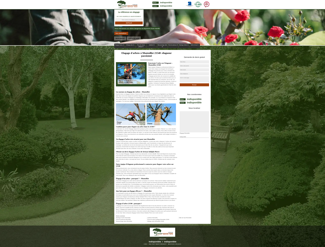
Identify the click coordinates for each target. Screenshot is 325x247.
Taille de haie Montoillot (185, 217)
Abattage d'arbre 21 (184, 45)
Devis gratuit (120, 38)
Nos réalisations (121, 33)
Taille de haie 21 (195, 45)
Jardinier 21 (152, 45)
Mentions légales (174, 244)
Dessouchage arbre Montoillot (124, 221)
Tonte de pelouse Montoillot (123, 219)
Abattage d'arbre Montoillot (123, 217)
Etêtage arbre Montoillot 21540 (155, 221)
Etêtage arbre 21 (130, 45)
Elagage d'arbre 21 (119, 45)
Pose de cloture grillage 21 (141, 45)
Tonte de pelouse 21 (173, 45)
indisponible (166, 2)
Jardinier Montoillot (152, 217)
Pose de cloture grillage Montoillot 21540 (158, 219)
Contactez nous (133, 38)
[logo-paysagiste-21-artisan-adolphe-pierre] (127, 4)
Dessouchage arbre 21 (162, 45)
